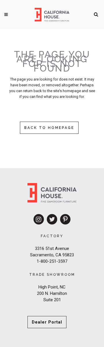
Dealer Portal (47, 322)
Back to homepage (49, 128)
